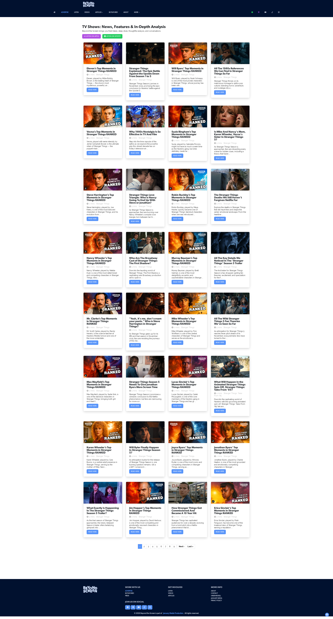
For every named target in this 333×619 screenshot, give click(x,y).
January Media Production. (173, 613)
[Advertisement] (226, 4)
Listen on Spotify (113, 36)
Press (127, 595)
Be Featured (113, 12)
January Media (216, 598)
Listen (76, 12)
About (125, 12)
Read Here (92, 90)
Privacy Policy (216, 600)
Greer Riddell (216, 595)
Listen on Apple (92, 36)
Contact (214, 593)
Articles (98, 12)
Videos (86, 12)
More (136, 12)
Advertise (64, 12)
